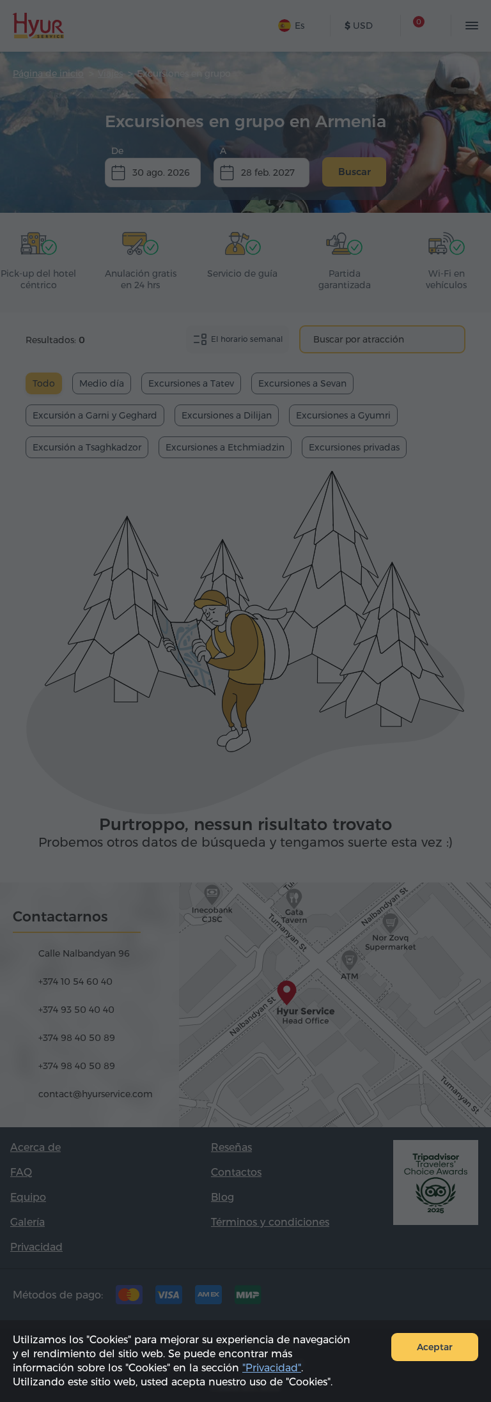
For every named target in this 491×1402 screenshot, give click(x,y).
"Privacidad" (271, 1368)
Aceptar (435, 1347)
